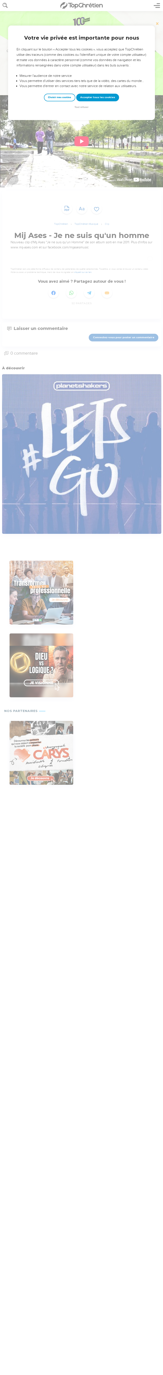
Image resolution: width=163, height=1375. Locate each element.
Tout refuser (81, 107)
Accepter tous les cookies (97, 97)
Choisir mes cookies (59, 97)
